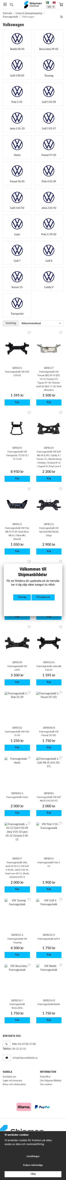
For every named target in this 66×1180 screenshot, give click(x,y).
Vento (17, 155)
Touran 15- (17, 287)
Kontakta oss (9, 1077)
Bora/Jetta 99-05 (48, 49)
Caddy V (49, 287)
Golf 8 (48, 261)
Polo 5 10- (17, 102)
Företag (22, 597)
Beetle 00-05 (17, 49)
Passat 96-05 (17, 181)
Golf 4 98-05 (17, 75)
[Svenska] (47, 3)
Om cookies (46, 1084)
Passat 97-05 (48, 155)
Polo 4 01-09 (49, 181)
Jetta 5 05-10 (17, 128)
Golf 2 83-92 (17, 208)
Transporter (17, 313)
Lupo (17, 234)
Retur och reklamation (14, 1084)
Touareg (48, 75)
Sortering (11, 323)
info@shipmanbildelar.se (25, 1058)
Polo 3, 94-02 (48, 234)
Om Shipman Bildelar (50, 1081)
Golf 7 (17, 261)
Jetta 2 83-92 (48, 208)
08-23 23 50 (19, 1049)
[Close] (62, 563)
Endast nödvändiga (33, 1165)
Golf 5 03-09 (49, 102)
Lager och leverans (12, 1081)
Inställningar (33, 1156)
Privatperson (43, 597)
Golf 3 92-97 (49, 128)
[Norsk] (54, 3)
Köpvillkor (45, 1077)
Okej (33, 1174)
